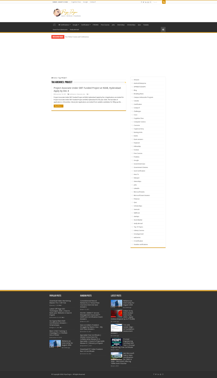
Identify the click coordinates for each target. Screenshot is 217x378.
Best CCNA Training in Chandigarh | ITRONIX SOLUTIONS (58, 333)
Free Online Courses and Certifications (77, 37)
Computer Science (140, 122)
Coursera (137, 125)
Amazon (136, 80)
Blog (135, 90)
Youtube (146, 25)
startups (136, 216)
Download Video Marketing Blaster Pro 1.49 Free (60, 302)
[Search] (164, 2)
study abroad (138, 223)
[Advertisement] (123, 11)
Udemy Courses (139, 230)
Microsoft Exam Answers (142, 195)
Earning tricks (138, 132)
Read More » (58, 106)
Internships (121, 25)
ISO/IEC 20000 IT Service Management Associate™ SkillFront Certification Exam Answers (91, 316)
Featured (79, 94)
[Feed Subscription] (125, 82)
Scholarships (131, 25)
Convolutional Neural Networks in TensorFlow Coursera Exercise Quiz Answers (89, 304)
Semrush (136, 209)
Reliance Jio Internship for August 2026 (67, 343)
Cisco (135, 115)
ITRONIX (95, 25)
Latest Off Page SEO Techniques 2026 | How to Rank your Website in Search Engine (61, 312)
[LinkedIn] (146, 2)
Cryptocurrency (139, 129)
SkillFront (137, 213)
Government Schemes (141, 167)
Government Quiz (139, 164)
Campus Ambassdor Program (143, 97)
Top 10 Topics (138, 227)
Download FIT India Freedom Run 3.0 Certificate (91, 350)
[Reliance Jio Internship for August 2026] (55, 344)
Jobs (113, 25)
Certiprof (93, 2)
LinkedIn (136, 188)
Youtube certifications (141, 244)
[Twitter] (143, 2)
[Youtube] (148, 2)
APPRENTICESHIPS (140, 87)
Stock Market (138, 220)
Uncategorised (138, 234)
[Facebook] (141, 2)
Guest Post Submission (60, 29)
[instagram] (150, 2)
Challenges (137, 111)
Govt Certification (139, 171)
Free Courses (105, 25)
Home (54, 24)
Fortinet (136, 150)
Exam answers (138, 139)
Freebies (136, 157)
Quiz (139, 25)
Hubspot (136, 178)
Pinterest (136, 199)
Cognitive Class (76, 2)
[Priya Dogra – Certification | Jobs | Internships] (67, 12)
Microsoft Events (139, 192)
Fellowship (137, 146)
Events (136, 136)
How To (136, 174)
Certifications (64, 25)
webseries (137, 237)
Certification (85, 25)
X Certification (138, 241)
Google (85, 2)
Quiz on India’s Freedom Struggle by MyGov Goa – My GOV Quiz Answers (91, 327)
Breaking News (139, 94)
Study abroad (74, 29)
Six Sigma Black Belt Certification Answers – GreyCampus (59, 323)
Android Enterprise (140, 83)
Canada (136, 101)
